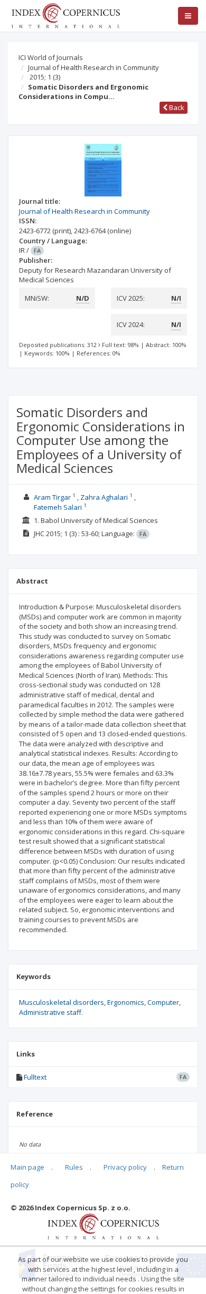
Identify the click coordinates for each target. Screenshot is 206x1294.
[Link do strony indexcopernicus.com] (103, 1225)
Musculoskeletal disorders (61, 1002)
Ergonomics (125, 1002)
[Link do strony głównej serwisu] (65, 14)
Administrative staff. (51, 1012)
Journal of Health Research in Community (93, 67)
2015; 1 (45, 77)
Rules (74, 1167)
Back (175, 107)
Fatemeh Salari (58, 507)
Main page (27, 1167)
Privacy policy (125, 1167)
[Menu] (188, 16)
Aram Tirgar (52, 497)
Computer (163, 1002)
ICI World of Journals (50, 57)
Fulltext (35, 1077)
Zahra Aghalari (104, 497)
